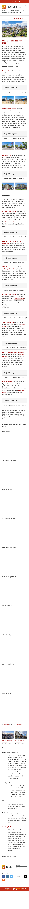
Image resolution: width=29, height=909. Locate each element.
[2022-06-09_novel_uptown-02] (8, 97)
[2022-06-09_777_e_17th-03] (21, 143)
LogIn (22, 889)
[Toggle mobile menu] (26, 6)
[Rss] (3, 880)
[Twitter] (11, 876)
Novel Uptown (7, 71)
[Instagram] (7, 876)
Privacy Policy (19, 888)
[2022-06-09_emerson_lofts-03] (8, 183)
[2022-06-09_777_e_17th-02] (8, 143)
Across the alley (20, 352)
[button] (3, 100)
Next (23, 18)
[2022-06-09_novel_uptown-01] (21, 97)
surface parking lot (8, 269)
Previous (18, 18)
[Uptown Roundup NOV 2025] (21, 732)
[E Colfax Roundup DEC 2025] (8, 732)
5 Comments (19, 724)
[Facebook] (3, 876)
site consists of (9, 222)
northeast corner (19, 299)
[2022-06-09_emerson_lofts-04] (21, 183)
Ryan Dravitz (6, 724)
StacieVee (9, 889)
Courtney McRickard (8, 827)
